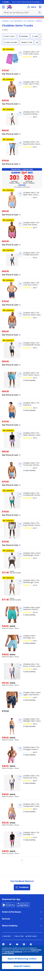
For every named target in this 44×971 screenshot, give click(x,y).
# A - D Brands (29, 21)
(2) (36, 317)
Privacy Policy (36, 950)
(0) (36, 117)
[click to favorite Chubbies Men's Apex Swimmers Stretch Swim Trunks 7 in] (20, 608)
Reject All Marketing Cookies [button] (22, 958)
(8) (36, 56)
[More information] (19, 73)
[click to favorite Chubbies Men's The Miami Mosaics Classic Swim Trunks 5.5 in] (20, 434)
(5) (36, 640)
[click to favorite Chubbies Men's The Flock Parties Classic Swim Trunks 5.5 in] (20, 374)
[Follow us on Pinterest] (30, 944)
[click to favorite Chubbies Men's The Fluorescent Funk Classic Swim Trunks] (20, 777)
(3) (36, 227)
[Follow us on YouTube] (17, 944)
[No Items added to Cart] (40, 7)
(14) (36, 612)
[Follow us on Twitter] (10, 944)
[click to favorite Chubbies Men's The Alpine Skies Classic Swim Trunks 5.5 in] (20, 194)
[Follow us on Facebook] (3, 944)
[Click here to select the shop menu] (3, 7)
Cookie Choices (8, 953)
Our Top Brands (16, 21)
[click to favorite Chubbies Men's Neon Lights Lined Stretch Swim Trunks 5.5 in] (20, 693)
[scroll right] (39, 36)
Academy (5, 21)
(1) (36, 87)
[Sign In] (29, 7)
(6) (36, 585)
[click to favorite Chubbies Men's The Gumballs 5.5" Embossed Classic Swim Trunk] (20, 833)
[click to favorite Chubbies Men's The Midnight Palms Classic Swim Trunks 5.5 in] (20, 720)
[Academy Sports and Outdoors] (9, 7)
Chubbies (39, 21)
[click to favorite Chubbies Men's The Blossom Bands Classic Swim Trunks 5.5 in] (20, 314)
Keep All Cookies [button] (22, 966)
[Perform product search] (39, 12)
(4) (36, 347)
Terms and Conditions (13, 952)
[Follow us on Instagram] (23, 944)
